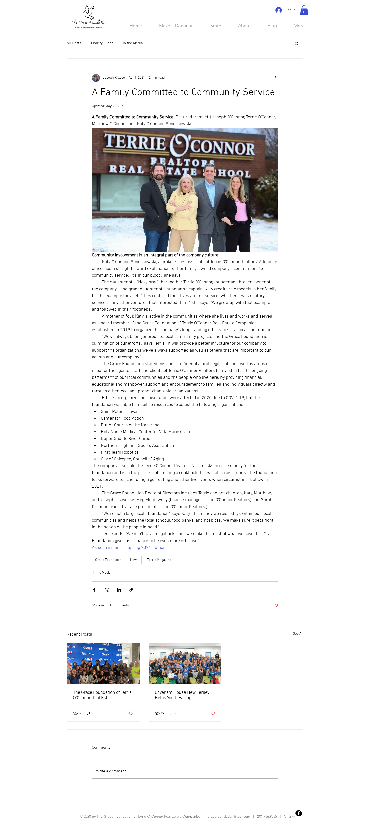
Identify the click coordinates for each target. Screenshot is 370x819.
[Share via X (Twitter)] (106, 589)
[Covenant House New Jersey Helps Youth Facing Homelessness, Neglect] (185, 663)
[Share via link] (131, 589)
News (134, 560)
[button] (304, 10)
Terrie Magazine (159, 560)
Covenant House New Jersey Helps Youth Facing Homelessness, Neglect (182, 695)
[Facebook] (298, 813)
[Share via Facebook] (94, 589)
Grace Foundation (108, 560)
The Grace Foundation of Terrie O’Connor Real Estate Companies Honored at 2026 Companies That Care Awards (102, 695)
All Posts (74, 43)
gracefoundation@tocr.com (228, 816)
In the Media (133, 43)
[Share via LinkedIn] (119, 589)
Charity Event (102, 43)
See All (298, 634)
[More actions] (275, 78)
